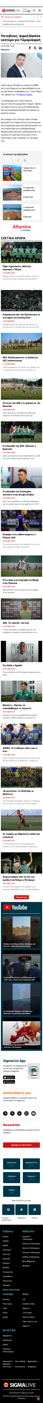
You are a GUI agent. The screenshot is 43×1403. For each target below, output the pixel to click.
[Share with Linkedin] (40, 48)
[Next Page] (25, 160)
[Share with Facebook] (30, 48)
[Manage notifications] (38, 1398)
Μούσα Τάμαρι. (26, 94)
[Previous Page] (18, 160)
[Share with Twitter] (35, 48)
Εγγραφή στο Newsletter (21, 1145)
